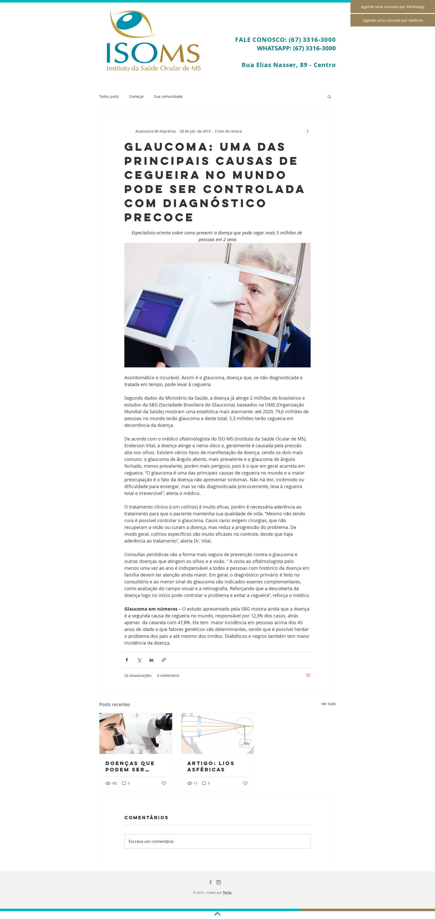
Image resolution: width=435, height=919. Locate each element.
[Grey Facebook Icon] (210, 882)
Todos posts (109, 96)
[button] (329, 96)
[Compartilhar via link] (163, 659)
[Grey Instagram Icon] (218, 882)
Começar (136, 96)
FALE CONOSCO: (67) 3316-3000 (285, 39)
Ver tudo (328, 703)
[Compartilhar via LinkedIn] (151, 659)
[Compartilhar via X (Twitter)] (139, 659)
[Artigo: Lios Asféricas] (217, 733)
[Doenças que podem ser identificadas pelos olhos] (135, 733)
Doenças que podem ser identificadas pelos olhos (131, 766)
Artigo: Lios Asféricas (211, 766)
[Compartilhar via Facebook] (126, 659)
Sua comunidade (168, 96)
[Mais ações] (308, 131)
